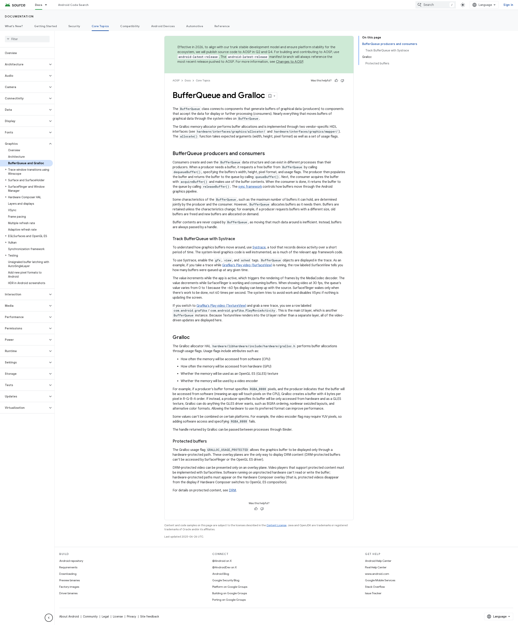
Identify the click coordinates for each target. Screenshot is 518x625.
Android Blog (220, 574)
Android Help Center (378, 561)
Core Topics (100, 26)
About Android (69, 616)
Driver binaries (68, 593)
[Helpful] (336, 81)
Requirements (68, 567)
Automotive (194, 26)
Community (90, 616)
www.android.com (377, 574)
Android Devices (163, 26)
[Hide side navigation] (49, 618)
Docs (38, 5)
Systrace (259, 247)
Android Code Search (73, 5)
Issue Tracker (373, 593)
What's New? (14, 26)
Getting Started (45, 26)
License (118, 616)
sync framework (250, 187)
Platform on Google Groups (229, 587)
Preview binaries (69, 580)
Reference (222, 26)
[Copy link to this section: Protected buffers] (211, 441)
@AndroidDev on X (224, 567)
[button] (24, 64)
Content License (276, 525)
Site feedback (149, 616)
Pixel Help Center (375, 567)
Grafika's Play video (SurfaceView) (247, 265)
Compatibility (130, 26)
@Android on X (222, 561)
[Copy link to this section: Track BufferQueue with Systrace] (239, 239)
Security (74, 26)
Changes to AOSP (289, 62)
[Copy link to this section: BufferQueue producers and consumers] (269, 153)
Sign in (508, 5)
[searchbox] (27, 39)
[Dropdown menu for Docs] (47, 5)
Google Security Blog (225, 580)
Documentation (19, 16)
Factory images (69, 587)
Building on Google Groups (229, 593)
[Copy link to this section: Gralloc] (194, 337)
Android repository (71, 561)
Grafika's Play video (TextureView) (221, 306)
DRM (232, 490)
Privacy (131, 616)
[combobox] (435, 5)
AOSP (176, 80)
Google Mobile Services (380, 580)
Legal (105, 616)
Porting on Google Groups (229, 600)
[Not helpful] (342, 81)
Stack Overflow (375, 587)
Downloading (67, 574)
